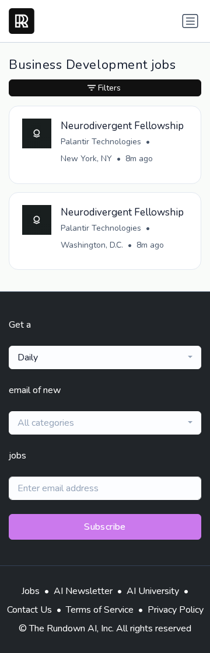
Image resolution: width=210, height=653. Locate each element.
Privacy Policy (176, 609)
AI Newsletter (83, 591)
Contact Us (29, 609)
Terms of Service (100, 609)
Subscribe (105, 526)
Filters (109, 87)
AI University (153, 591)
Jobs (31, 591)
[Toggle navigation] (190, 21)
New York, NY (86, 158)
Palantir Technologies (101, 141)
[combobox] (105, 357)
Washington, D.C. (92, 245)
